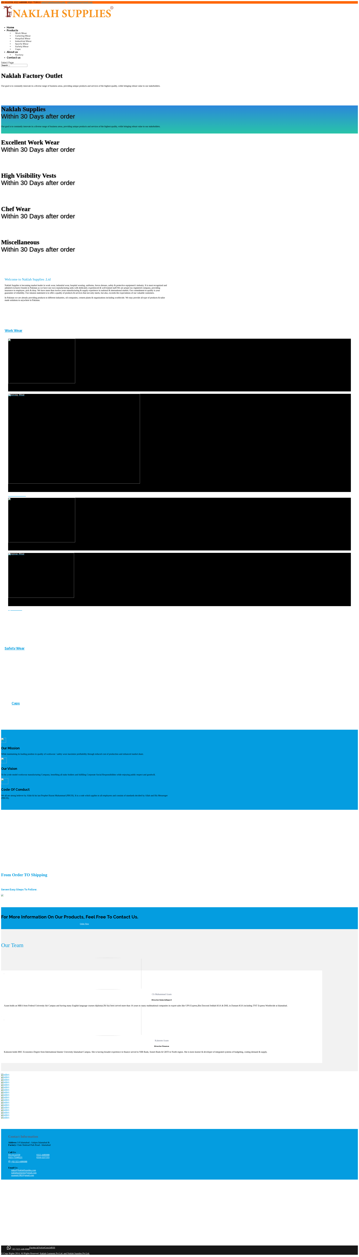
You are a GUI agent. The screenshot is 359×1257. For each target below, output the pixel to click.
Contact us (13, 57)
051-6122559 (14, 1155)
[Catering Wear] (179, 389)
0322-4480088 (43, 1155)
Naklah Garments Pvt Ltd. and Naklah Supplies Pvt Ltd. (65, 1253)
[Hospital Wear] (179, 548)
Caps (18, 49)
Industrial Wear (23, 41)
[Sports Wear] (179, 604)
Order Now (84, 924)
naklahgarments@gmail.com (23, 1173)
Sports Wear (21, 44)
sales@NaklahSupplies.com (23, 1170)
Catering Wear (23, 36)
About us (12, 51)
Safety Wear (22, 46)
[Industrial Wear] (179, 490)
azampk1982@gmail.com (22, 1175)
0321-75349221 (15, 1157)
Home (10, 27)
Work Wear (21, 33)
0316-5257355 (43, 1157)
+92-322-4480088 (19, 1161)
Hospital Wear (22, 38)
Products (12, 30)
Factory (19, 55)
